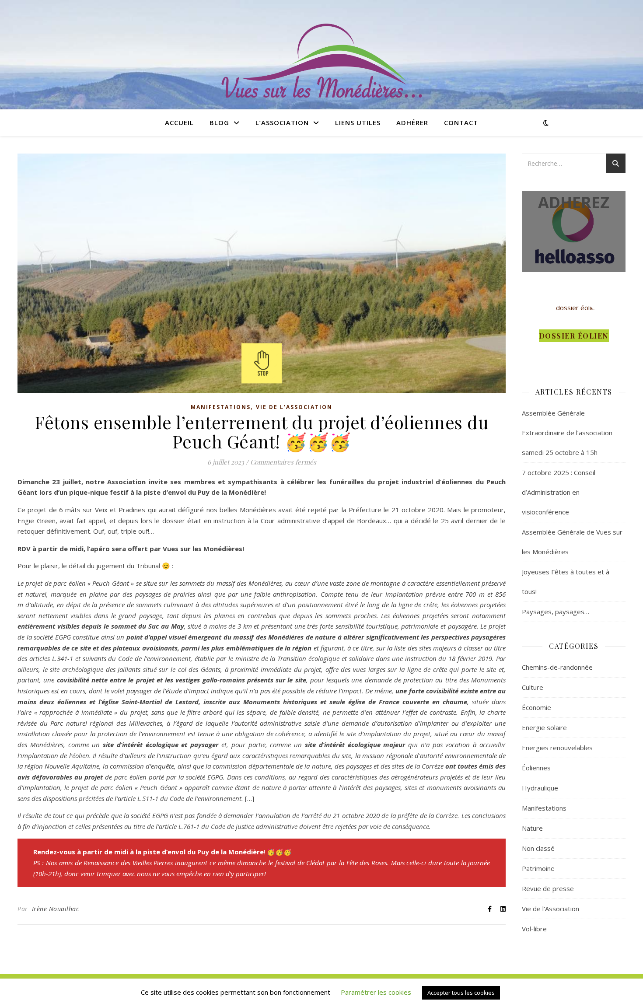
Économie (536, 707)
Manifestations (221, 407)
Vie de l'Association (294, 407)
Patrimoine (538, 868)
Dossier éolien (574, 335)
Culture (532, 687)
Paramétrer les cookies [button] (376, 992)
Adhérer (412, 122)
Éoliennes (536, 767)
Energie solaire (544, 727)
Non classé (538, 848)
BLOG (219, 122)
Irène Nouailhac (55, 909)
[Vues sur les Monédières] (321, 61)
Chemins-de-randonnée (557, 667)
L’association (282, 122)
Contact (461, 122)
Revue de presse (548, 888)
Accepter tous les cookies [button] (461, 993)
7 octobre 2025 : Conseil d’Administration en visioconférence (558, 492)
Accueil (179, 122)
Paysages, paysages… (555, 611)
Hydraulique (540, 787)
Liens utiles (358, 122)
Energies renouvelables (557, 747)
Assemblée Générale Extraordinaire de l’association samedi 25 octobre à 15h (567, 433)
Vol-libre (534, 928)
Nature (532, 828)
